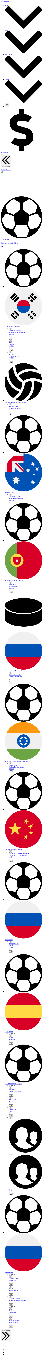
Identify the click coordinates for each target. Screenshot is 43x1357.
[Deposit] (21, 150)
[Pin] (9, 329)
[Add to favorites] (11, 329)
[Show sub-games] (9, 336)
